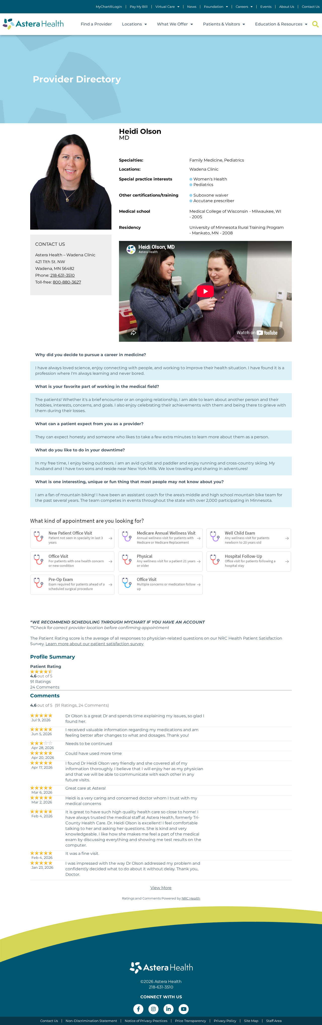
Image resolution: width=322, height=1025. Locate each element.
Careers (242, 6)
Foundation (213, 6)
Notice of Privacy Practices (146, 1020)
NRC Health (191, 898)
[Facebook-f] (138, 1009)
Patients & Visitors (221, 24)
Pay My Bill (139, 6)
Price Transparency (190, 1020)
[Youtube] (184, 1009)
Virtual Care (165, 6)
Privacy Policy (225, 1020)
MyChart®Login (109, 6)
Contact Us (310, 6)
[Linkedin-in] (169, 1009)
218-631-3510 (62, 275)
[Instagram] (153, 1009)
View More (161, 887)
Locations (132, 24)
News (191, 6)
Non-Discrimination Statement (91, 1020)
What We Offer (172, 24)
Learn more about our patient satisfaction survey (95, 643)
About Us (286, 6)
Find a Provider (96, 24)
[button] (315, 24)
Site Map (251, 1020)
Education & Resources (278, 24)
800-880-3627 (67, 282)
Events (265, 6)
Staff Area (274, 1020)
